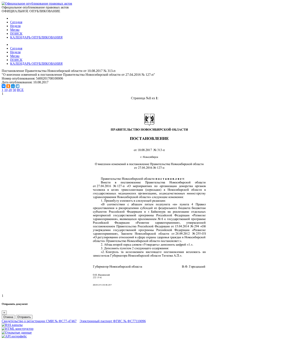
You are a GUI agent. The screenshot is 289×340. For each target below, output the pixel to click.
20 (10, 90)
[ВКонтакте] (4, 86)
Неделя (15, 26)
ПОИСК (16, 33)
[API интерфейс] (14, 336)
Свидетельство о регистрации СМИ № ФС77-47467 (39, 321)
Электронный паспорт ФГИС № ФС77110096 (113, 321)
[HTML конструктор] (17, 328)
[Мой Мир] (13, 86)
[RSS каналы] (12, 325)
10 (6, 90)
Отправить (24, 317)
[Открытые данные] (17, 332)
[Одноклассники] (8, 86)
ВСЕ (20, 90)
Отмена (8, 317)
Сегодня (16, 22)
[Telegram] (17, 86)
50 (14, 90)
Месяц (14, 30)
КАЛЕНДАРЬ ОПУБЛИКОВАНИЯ (36, 37)
